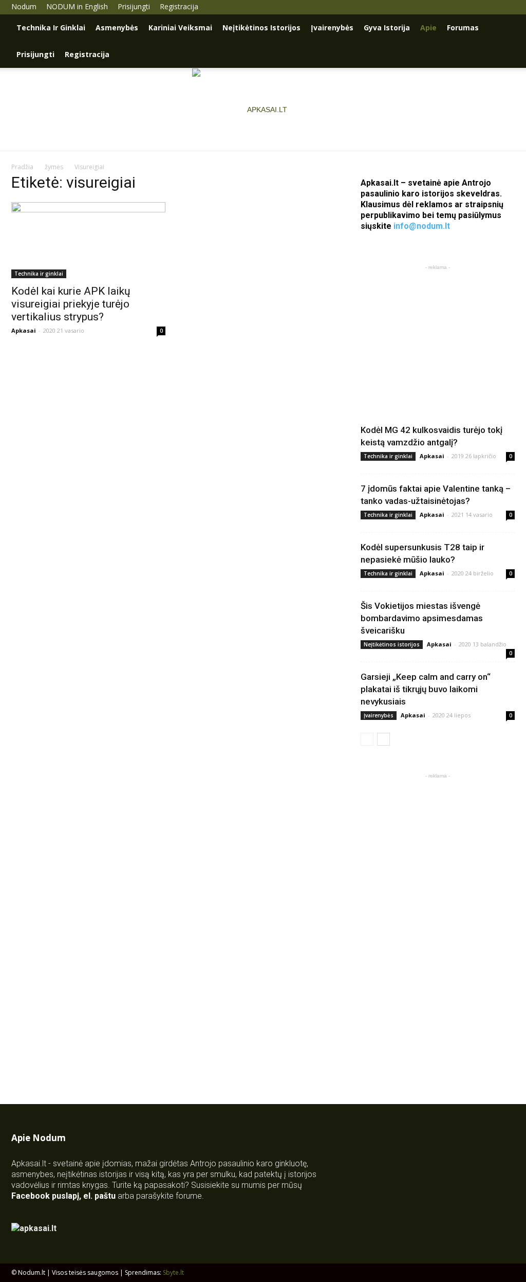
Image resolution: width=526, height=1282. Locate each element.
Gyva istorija (387, 27)
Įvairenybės (332, 27)
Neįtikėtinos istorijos (261, 27)
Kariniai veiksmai (180, 27)
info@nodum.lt (421, 226)
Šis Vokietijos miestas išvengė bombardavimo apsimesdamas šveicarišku (422, 618)
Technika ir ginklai (50, 27)
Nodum (23, 6)
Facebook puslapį (45, 1196)
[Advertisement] (438, 337)
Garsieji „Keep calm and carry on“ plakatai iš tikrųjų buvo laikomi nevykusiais (426, 689)
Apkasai (23, 330)
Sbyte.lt (173, 1272)
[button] (502, 28)
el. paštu (99, 1196)
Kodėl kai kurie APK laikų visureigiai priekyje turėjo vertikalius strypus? (70, 304)
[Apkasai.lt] (263, 109)
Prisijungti (134, 6)
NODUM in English (77, 6)
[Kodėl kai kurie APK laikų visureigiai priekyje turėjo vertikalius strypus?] (88, 240)
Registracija (179, 6)
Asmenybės (117, 27)
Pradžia (22, 166)
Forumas (463, 27)
